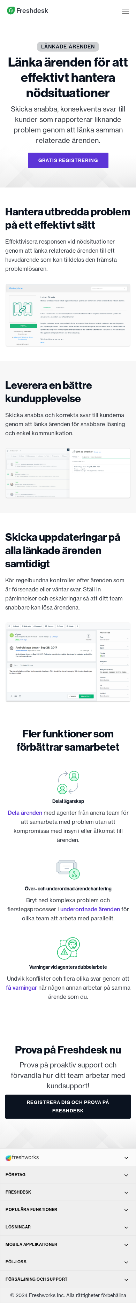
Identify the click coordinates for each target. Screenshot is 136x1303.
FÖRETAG (16, 1174)
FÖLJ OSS (16, 1261)
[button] (125, 10)
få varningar (21, 987)
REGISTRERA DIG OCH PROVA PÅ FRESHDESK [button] (68, 1106)
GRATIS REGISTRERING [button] (68, 160)
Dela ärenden (25, 812)
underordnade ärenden (90, 909)
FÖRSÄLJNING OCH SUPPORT (37, 1279)
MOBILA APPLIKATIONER (31, 1244)
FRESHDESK (18, 1192)
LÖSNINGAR (18, 1226)
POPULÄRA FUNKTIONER (32, 1209)
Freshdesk (31, 11)
